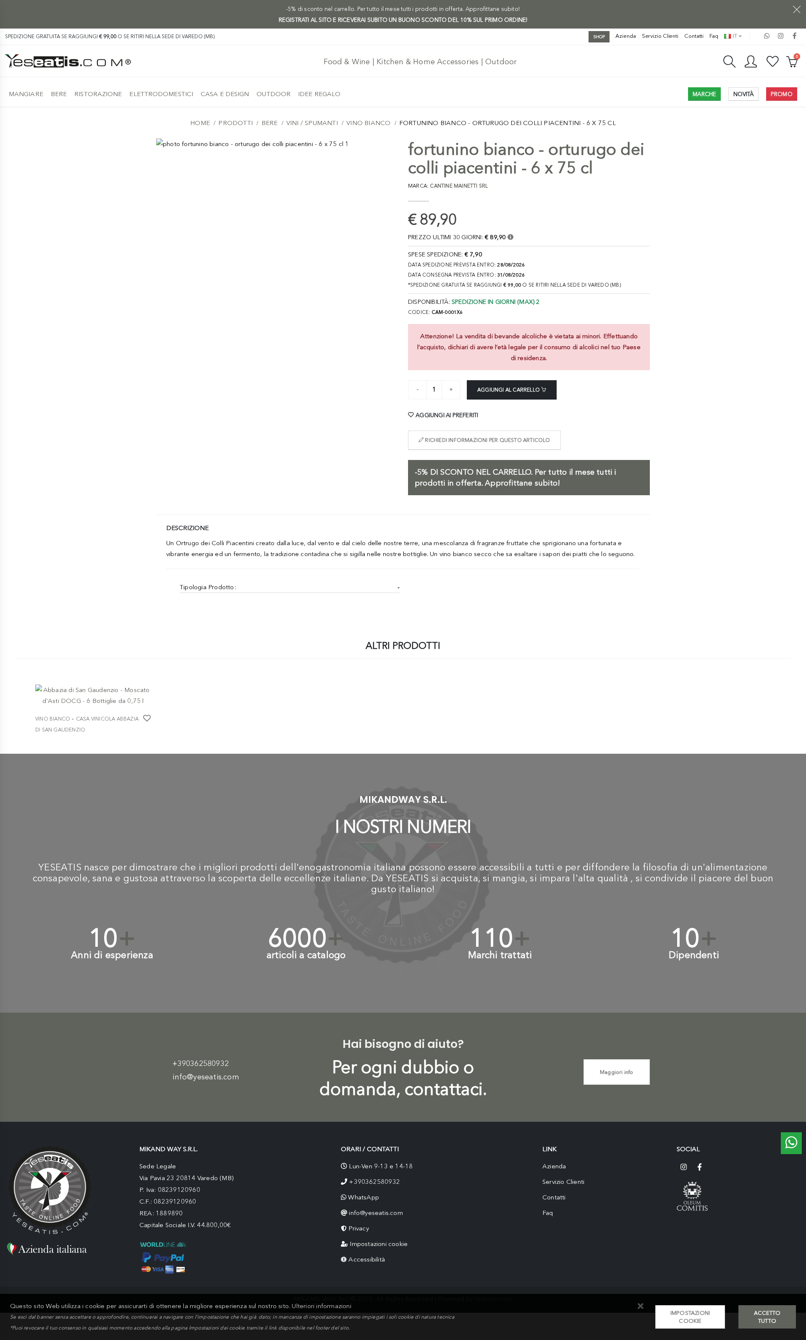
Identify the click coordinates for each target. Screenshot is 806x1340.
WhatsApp (363, 1197)
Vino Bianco (368, 123)
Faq (713, 36)
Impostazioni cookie (379, 1244)
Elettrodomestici (161, 94)
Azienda (625, 36)
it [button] (734, 36)
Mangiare (26, 94)
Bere (59, 94)
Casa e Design (225, 94)
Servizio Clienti (660, 36)
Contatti (694, 36)
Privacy (358, 1228)
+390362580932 (201, 1063)
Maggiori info (616, 1072)
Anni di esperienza (112, 955)
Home (200, 123)
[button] (641, 1306)
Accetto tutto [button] (767, 1317)
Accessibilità (366, 1259)
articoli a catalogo (306, 955)
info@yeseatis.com (206, 1076)
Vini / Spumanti (312, 123)
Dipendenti (694, 955)
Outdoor (273, 94)
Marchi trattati (500, 955)
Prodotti (235, 123)
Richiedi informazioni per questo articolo (487, 440)
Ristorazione (98, 94)
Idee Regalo (319, 94)
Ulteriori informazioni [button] (321, 1306)
